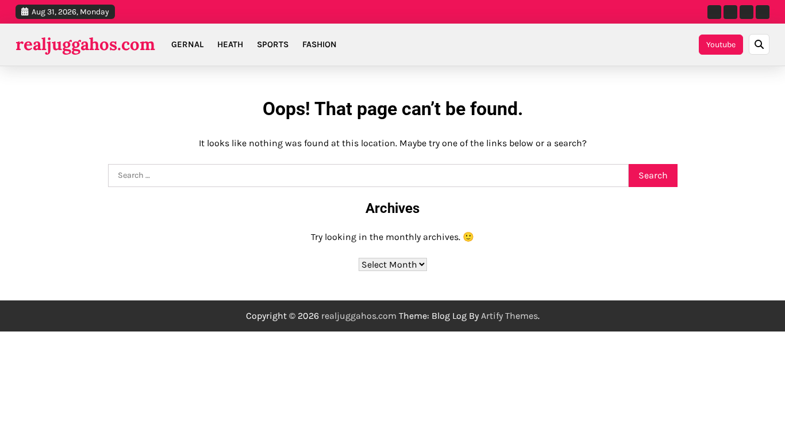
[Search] (759, 44)
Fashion (319, 44)
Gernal (187, 44)
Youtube (721, 44)
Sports (272, 44)
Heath (230, 44)
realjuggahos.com (85, 44)
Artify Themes (509, 315)
